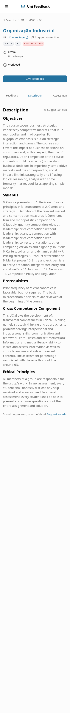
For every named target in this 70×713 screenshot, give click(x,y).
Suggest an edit (57, 109)
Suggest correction (47, 37)
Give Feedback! (35, 79)
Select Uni (11, 20)
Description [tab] (35, 95)
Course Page (17, 37)
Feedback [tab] (12, 95)
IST (22, 20)
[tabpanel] (35, 264)
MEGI (32, 20)
